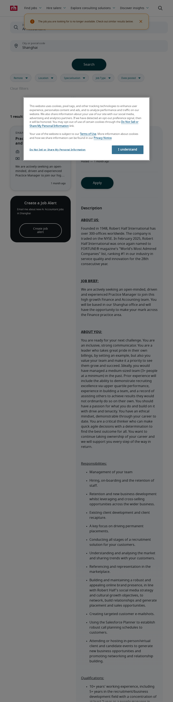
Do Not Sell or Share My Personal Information (58, 150)
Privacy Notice (103, 138)
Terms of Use (88, 134)
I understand (127, 149)
